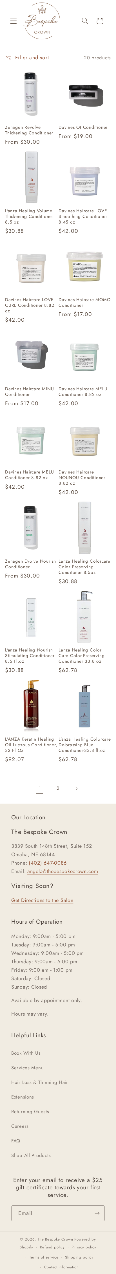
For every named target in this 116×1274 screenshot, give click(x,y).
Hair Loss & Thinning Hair (39, 1082)
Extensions (22, 1096)
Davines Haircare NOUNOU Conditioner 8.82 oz (82, 477)
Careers (20, 1126)
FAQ (15, 1140)
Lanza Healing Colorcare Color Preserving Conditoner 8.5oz (84, 566)
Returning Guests (30, 1111)
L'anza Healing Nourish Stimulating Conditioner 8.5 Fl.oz (30, 655)
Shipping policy (79, 1257)
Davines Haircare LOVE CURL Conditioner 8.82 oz (29, 305)
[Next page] (76, 788)
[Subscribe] (97, 1213)
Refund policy (52, 1247)
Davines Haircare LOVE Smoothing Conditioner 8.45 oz (83, 216)
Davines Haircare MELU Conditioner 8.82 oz (83, 391)
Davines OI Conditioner (83, 127)
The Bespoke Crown (55, 1239)
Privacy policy (84, 1247)
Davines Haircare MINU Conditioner (29, 391)
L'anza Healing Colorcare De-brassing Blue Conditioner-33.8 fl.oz (85, 744)
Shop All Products (31, 1155)
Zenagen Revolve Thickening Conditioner (29, 130)
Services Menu (27, 1067)
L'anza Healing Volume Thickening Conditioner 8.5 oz (29, 216)
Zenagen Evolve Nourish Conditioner (30, 564)
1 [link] (40, 788)
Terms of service (43, 1257)
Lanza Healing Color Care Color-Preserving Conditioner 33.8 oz (81, 655)
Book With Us (26, 1053)
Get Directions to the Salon (42, 900)
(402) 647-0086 (48, 863)
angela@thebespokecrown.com (62, 871)
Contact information (61, 1267)
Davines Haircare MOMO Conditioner (84, 302)
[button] (13, 20)
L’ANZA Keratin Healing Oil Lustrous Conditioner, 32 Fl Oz (31, 744)
